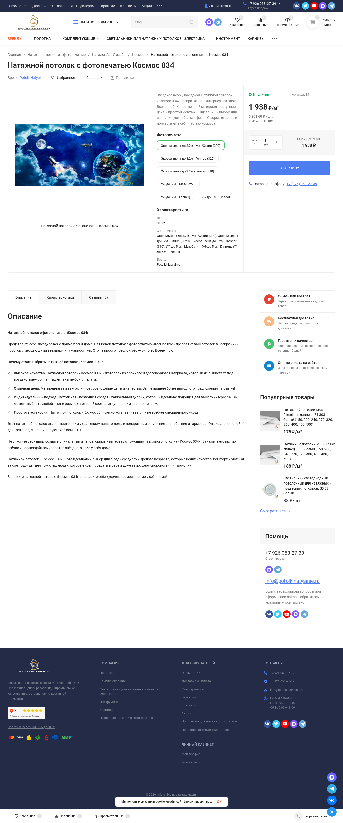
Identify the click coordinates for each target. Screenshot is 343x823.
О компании (191, 673)
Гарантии (189, 697)
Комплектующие (113, 681)
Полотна (106, 673)
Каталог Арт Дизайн (109, 54)
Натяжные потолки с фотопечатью (57, 54)
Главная (14, 54)
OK (219, 802)
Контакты (189, 705)
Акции (186, 713)
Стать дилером (193, 689)
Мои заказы (191, 762)
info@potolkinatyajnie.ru (292, 581)
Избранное (66, 78)
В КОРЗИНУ (289, 168)
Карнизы (106, 710)
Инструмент (109, 702)
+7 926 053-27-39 (262, 4)
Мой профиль (192, 754)
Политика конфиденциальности (207, 730)
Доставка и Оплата (196, 681)
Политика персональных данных (31, 727)
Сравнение (95, 78)
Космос (138, 54)
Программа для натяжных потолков (209, 721)
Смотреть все (273, 511)
